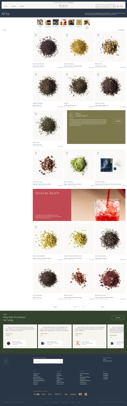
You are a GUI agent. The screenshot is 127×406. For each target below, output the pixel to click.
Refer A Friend (60, 382)
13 (83, 307)
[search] (113, 6)
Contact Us (83, 382)
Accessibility (83, 383)
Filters (4, 30)
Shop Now (71, 2)
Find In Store (60, 383)
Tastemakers (60, 378)
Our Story (59, 375)
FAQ (81, 375)
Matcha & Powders (38, 378)
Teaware (35, 382)
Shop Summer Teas (98, 204)
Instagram (106, 373)
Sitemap (101, 401)
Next (103, 307)
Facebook (105, 375)
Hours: (104, 359)
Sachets (35, 375)
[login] (117, 6)
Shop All (35, 383)
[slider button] (4, 351)
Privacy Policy (107, 401)
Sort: (121, 30)
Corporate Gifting (84, 377)
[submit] (60, 361)
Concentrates (37, 377)
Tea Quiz (22, 6)
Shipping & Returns (85, 380)
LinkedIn (105, 378)
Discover (13, 6)
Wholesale (82, 378)
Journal (59, 373)
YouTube (105, 377)
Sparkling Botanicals (38, 380)
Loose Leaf (36, 373)
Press (58, 377)
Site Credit (122, 401)
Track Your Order (84, 373)
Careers (59, 380)
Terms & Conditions (114, 401)
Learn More (118, 121)
